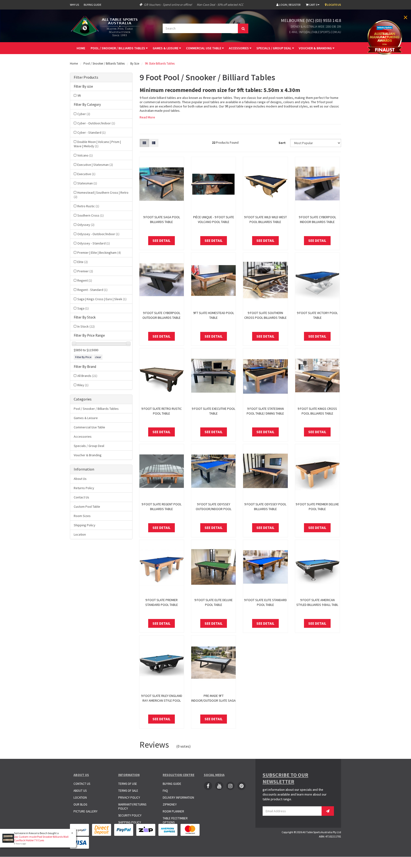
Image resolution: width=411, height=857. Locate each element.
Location (80, 534)
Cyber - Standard (91, 132)
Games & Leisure (166, 48)
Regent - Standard (92, 290)
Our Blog (80, 804)
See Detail (161, 240)
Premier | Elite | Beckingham (99, 252)
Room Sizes (82, 516)
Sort (282, 143)
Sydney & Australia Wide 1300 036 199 (316, 27)
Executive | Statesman (95, 164)
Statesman (87, 183)
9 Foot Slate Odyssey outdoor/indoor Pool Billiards (213, 509)
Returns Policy (84, 488)
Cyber (83, 114)
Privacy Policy (129, 798)
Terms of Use (127, 784)
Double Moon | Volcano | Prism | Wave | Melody (97, 144)
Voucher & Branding (316, 48)
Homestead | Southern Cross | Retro (101, 194)
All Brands (87, 376)
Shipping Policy (84, 525)
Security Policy (130, 815)
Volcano (85, 155)
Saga (83, 308)
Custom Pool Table (87, 506)
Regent (84, 280)
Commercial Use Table (204, 48)
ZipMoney (170, 804)
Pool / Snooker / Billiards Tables (118, 48)
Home (81, 48)
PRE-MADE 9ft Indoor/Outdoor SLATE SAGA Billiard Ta (213, 700)
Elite (82, 262)
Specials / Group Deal (274, 48)
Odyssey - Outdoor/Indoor (98, 234)
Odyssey (85, 225)
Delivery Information (178, 798)
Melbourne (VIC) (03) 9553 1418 (311, 20)
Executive (86, 174)
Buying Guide (92, 4)
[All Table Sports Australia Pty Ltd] (107, 25)
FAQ (165, 791)
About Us (80, 479)
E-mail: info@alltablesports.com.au (315, 32)
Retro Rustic (88, 206)
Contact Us (81, 497)
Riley (82, 385)
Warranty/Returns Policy (132, 806)
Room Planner (173, 811)
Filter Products (86, 77)
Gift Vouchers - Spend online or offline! (168, 5)
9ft (79, 95)
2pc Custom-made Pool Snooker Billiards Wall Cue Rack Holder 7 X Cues (41, 838)
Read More (147, 117)
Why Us (74, 4)
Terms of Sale (128, 791)
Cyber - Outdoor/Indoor (96, 123)
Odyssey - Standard (93, 243)
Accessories (239, 48)
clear (98, 357)
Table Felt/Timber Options (175, 820)
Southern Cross (90, 215)
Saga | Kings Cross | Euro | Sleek (102, 299)
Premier (85, 271)
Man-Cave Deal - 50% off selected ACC (220, 5)
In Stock (86, 326)
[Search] (243, 28)
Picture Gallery (85, 811)
